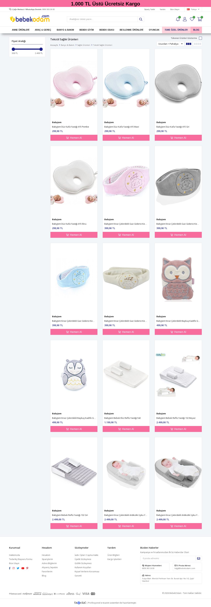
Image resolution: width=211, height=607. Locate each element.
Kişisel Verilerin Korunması (87, 571)
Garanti (78, 575)
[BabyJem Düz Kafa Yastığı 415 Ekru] (73, 181)
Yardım (162, 9)
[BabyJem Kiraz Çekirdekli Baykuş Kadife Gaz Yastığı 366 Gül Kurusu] (178, 278)
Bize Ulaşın (174, 9)
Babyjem (56, 122)
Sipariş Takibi (149, 9)
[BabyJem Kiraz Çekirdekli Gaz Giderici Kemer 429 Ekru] (126, 278)
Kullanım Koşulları (83, 567)
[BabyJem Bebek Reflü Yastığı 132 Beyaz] (178, 375)
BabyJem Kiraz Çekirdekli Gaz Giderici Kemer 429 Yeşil (79, 320)
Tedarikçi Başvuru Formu (20, 559)
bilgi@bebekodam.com (185, 568)
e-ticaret (105, 602)
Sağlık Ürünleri (83, 45)
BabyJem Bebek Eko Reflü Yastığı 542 (122, 417)
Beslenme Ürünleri (131, 30)
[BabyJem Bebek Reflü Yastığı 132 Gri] (73, 472)
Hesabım (46, 555)
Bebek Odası (106, 30)
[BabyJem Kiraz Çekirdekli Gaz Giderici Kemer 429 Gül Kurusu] (126, 181)
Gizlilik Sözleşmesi (83, 563)
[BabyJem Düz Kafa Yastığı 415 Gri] (178, 84)
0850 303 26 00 (148, 568)
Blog (44, 575)
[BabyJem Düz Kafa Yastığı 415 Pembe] (73, 84)
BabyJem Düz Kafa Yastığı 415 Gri (172, 126)
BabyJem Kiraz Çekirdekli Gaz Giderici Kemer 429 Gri (182, 223)
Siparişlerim (47, 559)
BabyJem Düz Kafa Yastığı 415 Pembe (70, 126)
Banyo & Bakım (65, 30)
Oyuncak (154, 30)
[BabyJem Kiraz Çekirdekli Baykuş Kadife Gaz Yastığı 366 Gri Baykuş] (73, 375)
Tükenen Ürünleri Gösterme (184, 38)
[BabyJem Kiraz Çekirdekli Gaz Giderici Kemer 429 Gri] (178, 181)
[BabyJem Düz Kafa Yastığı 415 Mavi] (126, 84)
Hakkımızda (14, 555)
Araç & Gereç (43, 30)
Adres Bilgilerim (49, 563)
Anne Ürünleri (20, 30)
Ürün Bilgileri (113, 555)
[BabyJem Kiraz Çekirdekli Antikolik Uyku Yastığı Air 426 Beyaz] (126, 472)
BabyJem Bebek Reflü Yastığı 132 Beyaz (176, 417)
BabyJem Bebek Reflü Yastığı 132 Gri (70, 515)
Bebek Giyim (86, 30)
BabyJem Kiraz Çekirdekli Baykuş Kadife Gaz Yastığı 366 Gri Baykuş (85, 417)
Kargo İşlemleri (114, 559)
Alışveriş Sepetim (50, 567)
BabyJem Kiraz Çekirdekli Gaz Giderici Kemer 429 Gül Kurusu (134, 223)
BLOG (196, 30)
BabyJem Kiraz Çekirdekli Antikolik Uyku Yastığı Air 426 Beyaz (134, 515)
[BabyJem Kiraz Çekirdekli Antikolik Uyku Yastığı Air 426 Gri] (178, 472)
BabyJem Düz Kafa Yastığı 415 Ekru (69, 223)
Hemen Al (76, 138)
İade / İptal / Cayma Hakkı (86, 555)
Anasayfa (54, 45)
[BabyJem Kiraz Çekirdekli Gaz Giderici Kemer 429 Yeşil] (73, 278)
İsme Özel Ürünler (176, 30)
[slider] (13, 49)
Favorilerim (47, 571)
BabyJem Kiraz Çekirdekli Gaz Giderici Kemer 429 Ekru (131, 320)
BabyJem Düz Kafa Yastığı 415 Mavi (121, 126)
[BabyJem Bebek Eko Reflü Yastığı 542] (126, 375)
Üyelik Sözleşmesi (83, 559)
